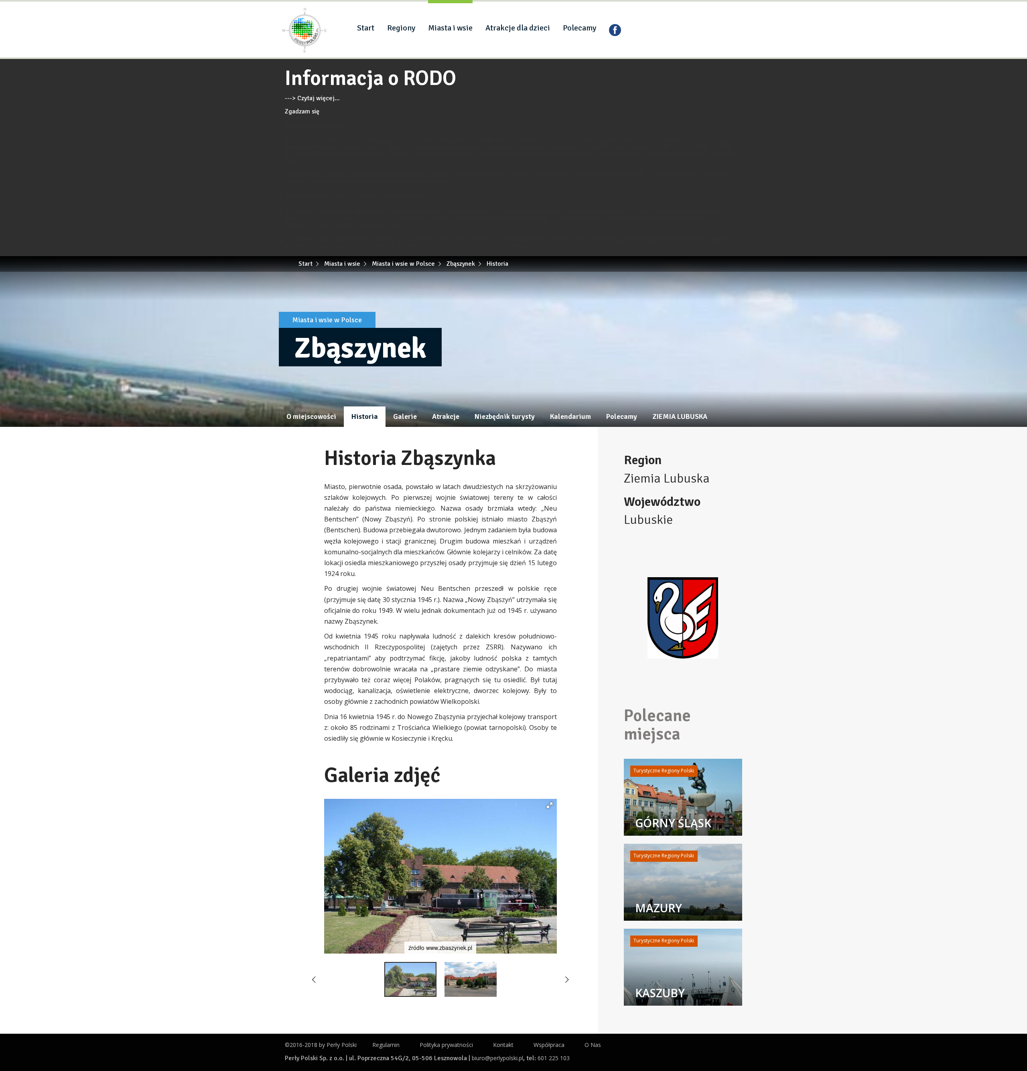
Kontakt (503, 1045)
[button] (549, 805)
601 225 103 (554, 1058)
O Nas (593, 1045)
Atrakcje (445, 416)
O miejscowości (311, 416)
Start (365, 28)
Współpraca (549, 1045)
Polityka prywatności (446, 1045)
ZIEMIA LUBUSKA (679, 416)
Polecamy (579, 28)
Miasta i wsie (450, 28)
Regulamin (386, 1045)
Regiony (401, 28)
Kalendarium (570, 416)
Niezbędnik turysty (505, 416)
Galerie (405, 416)
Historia (364, 416)
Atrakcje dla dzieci (517, 28)
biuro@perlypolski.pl (497, 1058)
